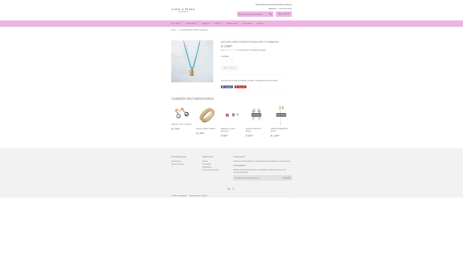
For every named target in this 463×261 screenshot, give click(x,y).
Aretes (218, 23)
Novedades (191, 23)
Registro (286, 178)
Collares (247, 23)
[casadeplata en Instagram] (233, 189)
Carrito (285, 14)
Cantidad (225, 56)
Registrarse (273, 8)
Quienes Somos (177, 164)
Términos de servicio (210, 170)
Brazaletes (232, 23)
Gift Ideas (175, 23)
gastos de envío (230, 50)
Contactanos (176, 161)
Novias (260, 23)
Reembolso (206, 167)
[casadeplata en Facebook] (229, 189)
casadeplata (182, 195)
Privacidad (206, 164)
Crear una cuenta (285, 8)
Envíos (205, 161)
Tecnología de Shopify (198, 195)
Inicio (173, 30)
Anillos (205, 23)
